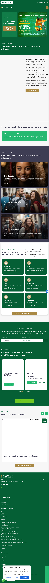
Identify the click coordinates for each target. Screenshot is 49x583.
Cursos (2, 511)
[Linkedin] (9, 484)
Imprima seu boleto (5, 504)
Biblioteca (3, 502)
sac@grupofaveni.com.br (7, 561)
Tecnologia (30, 300)
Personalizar (8, 577)
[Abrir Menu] (47, 7)
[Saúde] (29, 263)
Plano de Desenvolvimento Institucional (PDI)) (12, 539)
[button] (9, 28)
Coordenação (4, 525)
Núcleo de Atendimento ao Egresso (9, 537)
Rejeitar (16, 577)
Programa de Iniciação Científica (9, 531)
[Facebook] (4, 484)
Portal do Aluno (4, 501)
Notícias (6, 452)
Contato (3, 548)
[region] (17, 572)
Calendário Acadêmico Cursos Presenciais (11, 521)
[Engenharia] (29, 280)
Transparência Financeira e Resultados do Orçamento (14, 542)
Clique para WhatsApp (43, 2)
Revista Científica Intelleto (7, 541)
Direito (6, 283)
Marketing (7, 300)
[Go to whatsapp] (3, 580)
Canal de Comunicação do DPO (8, 522)
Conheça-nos (4, 524)
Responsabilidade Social (7, 536)
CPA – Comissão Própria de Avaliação (10, 527)
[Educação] (6, 263)
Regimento (3, 534)
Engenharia (31, 283)
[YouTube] (7, 484)
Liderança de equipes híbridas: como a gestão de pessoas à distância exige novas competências (22, 455)
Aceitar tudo (24, 577)
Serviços (3, 514)
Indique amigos (7, 2)
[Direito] (6, 280)
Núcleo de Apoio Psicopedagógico (9, 533)
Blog (2, 547)
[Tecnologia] (29, 297)
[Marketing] (6, 297)
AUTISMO (30, 373)
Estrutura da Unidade (6, 528)
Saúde (29, 266)
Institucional (4, 516)
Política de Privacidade (6, 545)
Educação (7, 266)
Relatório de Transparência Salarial (9, 544)
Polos (2, 513)
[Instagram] (1, 484)
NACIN (2, 530)
